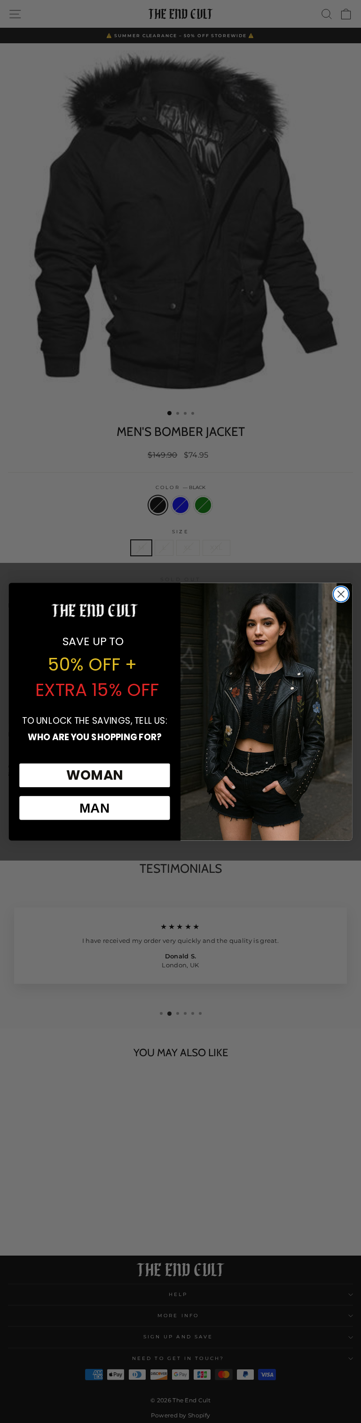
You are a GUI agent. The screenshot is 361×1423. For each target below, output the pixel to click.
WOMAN (94, 775)
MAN (94, 807)
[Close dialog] (341, 594)
